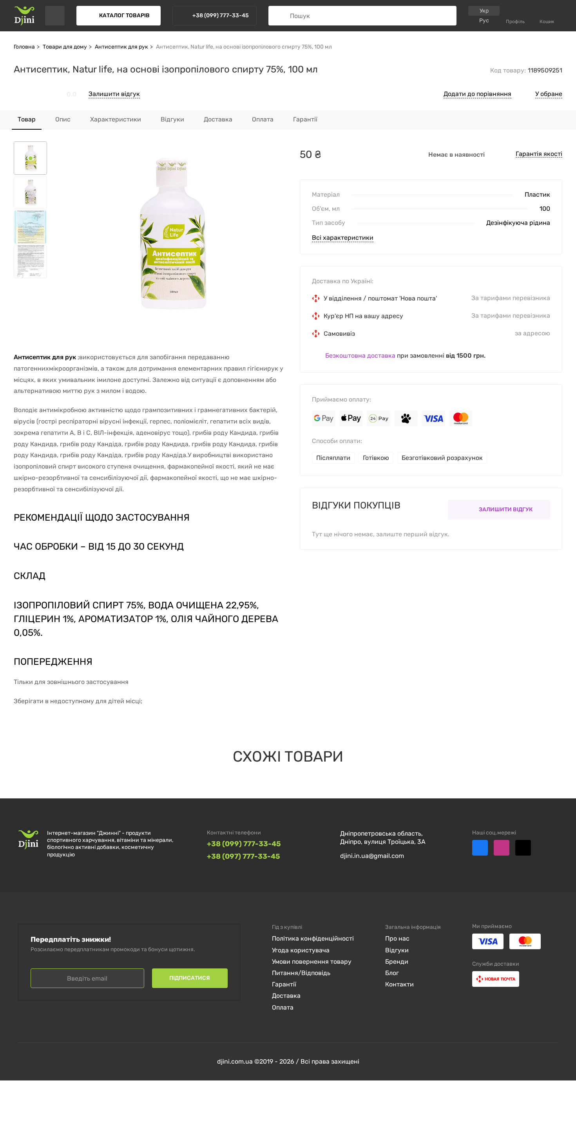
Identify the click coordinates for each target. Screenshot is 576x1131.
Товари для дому (65, 46)
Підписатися (189, 978)
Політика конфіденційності (313, 938)
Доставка (286, 995)
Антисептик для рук (121, 46)
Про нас (397, 938)
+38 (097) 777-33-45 (243, 856)
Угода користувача (301, 950)
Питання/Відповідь (301, 973)
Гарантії (284, 984)
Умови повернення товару (311, 961)
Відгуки (397, 950)
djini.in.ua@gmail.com (372, 856)
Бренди (396, 961)
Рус (484, 20)
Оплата (282, 1007)
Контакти (399, 984)
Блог (392, 973)
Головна (24, 46)
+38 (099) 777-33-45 (244, 844)
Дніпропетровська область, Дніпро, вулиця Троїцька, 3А (383, 837)
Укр (484, 10)
